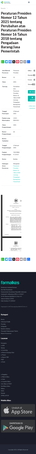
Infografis (4, 326)
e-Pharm (3, 355)
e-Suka (3, 379)
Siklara (3, 388)
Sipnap (3, 348)
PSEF (2, 359)
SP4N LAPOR (5, 395)
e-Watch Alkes (5, 377)
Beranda (3, 8)
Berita (2, 319)
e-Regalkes (4, 374)
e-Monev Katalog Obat (7, 352)
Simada (3, 393)
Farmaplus (4, 343)
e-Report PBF (5, 357)
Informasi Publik (5, 321)
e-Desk (3, 362)
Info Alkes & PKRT (6, 384)
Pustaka (3, 324)
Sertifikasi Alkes (5, 386)
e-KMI (3, 345)
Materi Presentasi (6, 333)
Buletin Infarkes (5, 329)
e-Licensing (4, 350)
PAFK (2, 391)
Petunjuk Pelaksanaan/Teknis (9, 331)
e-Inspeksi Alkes (6, 381)
